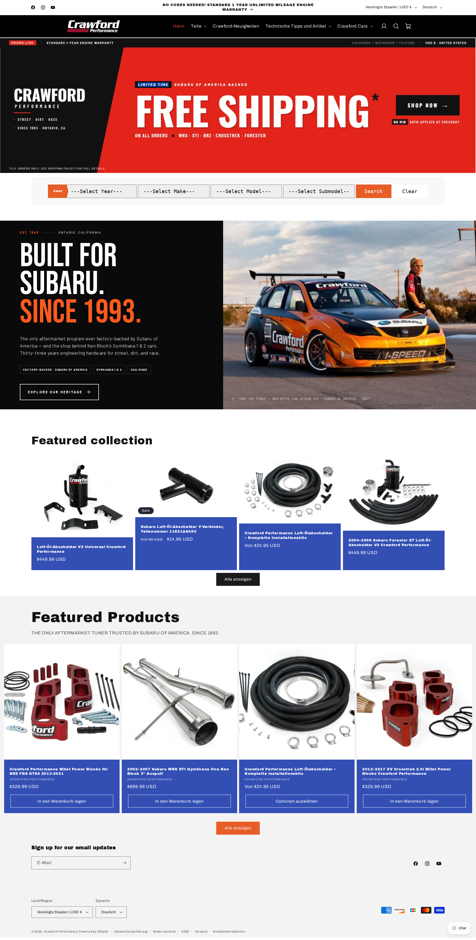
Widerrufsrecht (164, 931)
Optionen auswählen (297, 801)
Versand (201, 931)
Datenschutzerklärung (131, 931)
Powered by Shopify (94, 931)
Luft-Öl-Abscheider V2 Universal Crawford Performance (81, 549)
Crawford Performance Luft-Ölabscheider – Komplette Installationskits (289, 535)
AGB (185, 931)
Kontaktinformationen (229, 931)
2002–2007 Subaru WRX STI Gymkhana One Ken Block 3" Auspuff (178, 771)
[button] (198, 26)
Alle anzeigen (238, 579)
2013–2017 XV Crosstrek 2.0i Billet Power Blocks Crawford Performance (406, 771)
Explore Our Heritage (55, 391)
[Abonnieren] (124, 862)
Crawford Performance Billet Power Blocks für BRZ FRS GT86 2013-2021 (59, 771)
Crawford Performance (61, 931)
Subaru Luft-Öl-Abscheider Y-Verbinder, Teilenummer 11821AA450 (182, 529)
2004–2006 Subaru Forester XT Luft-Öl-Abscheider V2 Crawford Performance (389, 542)
